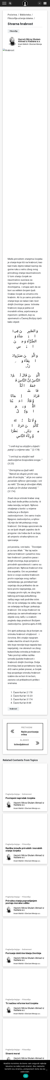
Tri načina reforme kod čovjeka (22, 1003)
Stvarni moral (13, 1053)
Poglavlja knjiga (13, 794)
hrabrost (13, 709)
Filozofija (26, 844)
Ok (25, 1076)
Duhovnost (27, 794)
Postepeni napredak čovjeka (20, 798)
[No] (46, 1070)
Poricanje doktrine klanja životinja (23, 953)
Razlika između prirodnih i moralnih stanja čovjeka (24, 849)
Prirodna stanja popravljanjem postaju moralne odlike (21, 901)
